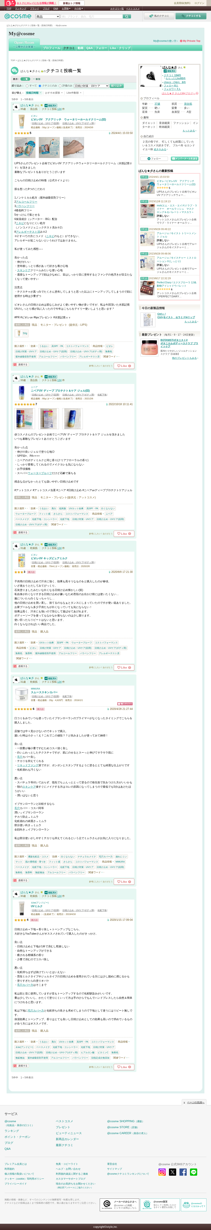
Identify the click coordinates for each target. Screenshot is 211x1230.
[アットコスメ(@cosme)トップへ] (18, 17)
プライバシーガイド (16, 1183)
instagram (162, 1172)
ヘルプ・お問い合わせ (68, 1168)
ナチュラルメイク (87, 856)
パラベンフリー (25, 206)
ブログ (46, 8)
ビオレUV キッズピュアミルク (49, 558)
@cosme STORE (123, 1127)
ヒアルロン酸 (88, 1052)
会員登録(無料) (182, 3)
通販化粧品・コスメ (38, 856)
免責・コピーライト (67, 1164)
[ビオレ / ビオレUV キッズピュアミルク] (21, 565)
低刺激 (62, 508)
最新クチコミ (64, 1145)
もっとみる (189, 130)
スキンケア (23, 270)
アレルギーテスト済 (28, 231)
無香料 (28, 653)
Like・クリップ (120, 48)
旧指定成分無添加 (100, 1058)
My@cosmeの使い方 (164, 41)
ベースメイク (22, 519)
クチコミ (69, 48)
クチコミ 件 (172, 75)
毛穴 (19, 756)
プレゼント (63, 1127)
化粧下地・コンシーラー (44, 519)
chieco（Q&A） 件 (175, 82)
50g (25, 333)
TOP (9, 8)
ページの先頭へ (195, 1102)
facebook (183, 1172)
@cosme (19, 1123)
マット (18, 861)
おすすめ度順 (52, 92)
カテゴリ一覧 (117, 8)
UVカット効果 (76, 508)
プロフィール (51, 48)
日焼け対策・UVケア (26, 351)
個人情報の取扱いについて (19, 1173)
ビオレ (34, 116)
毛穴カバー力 (106, 856)
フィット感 (44, 514)
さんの (180, 93)
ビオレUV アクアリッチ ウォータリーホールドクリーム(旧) (68, 119)
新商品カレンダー (67, 1139)
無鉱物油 (39, 872)
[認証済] (50, 105)
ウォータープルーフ (40, 473)
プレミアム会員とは (16, 1164)
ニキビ (20, 223)
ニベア (34, 387)
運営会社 (112, 1164)
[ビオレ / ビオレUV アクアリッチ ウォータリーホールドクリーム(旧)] (21, 126)
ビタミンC (103, 1052)
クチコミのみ (49, 85)
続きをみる (160, 149)
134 (59, 109)
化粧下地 (102, 394)
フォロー (101, 48)
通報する (21, 364)
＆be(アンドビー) (40, 902)
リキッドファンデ (28, 765)
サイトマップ (114, 1168)
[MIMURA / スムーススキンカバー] (21, 699)
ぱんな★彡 (50, 71)
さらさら (57, 514)
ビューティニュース (69, 1133)
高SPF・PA (57, 346)
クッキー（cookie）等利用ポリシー (24, 1178)
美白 (54, 508)
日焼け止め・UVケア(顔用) (45, 123)
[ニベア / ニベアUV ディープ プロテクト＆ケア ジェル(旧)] (21, 398)
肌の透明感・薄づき (35, 861)
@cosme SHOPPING (125, 1121)
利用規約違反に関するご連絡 (72, 1173)
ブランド (34, 8)
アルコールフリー (26, 201)
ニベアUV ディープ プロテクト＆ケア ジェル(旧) (60, 390)
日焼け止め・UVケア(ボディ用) (78, 123)
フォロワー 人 (172, 89)
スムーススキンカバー (44, 692)
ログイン (199, 3)
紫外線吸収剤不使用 (25, 356)
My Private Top (191, 41)
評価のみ (67, 85)
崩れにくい (121, 856)
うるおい (43, 346)
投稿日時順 (32, 92)
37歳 (157, 103)
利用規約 (9, 1168)
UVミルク (37, 906)
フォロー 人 (171, 85)
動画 (80, 48)
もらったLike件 (176, 78)
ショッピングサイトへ (125, 703)
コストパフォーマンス (77, 346)
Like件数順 (73, 92)
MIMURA (35, 688)
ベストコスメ (133, 8)
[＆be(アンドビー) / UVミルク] (21, 913)
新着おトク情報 (71, 3)
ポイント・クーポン (17, 1136)
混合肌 (188, 103)
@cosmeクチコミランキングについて (128, 1173)
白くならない (108, 508)
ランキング (20, 8)
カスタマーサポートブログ (71, 1178)
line (193, 1172)
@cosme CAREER (128, 1133)
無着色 (108, 351)
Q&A (55, 8)
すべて (33, 85)
